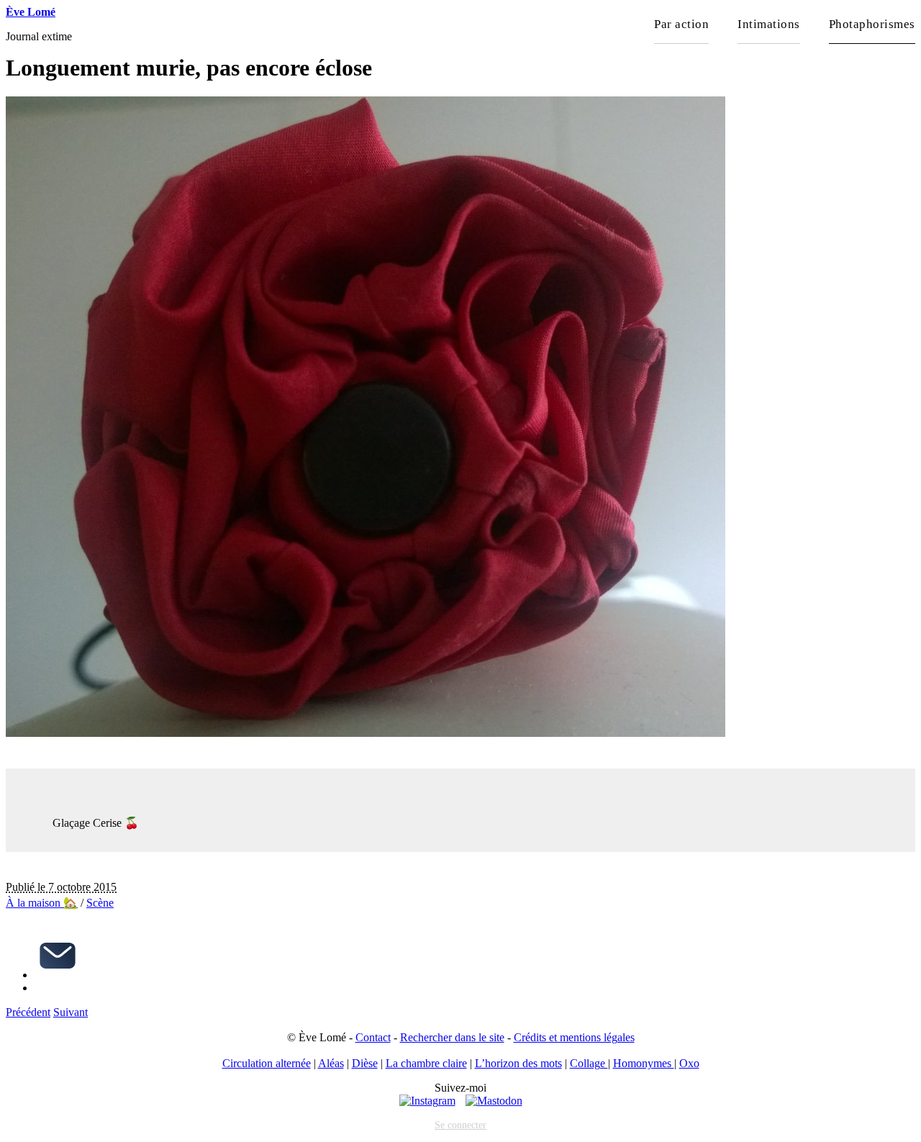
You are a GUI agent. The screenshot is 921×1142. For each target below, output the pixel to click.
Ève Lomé (30, 12)
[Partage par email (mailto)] (58, 975)
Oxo (689, 1063)
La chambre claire (426, 1063)
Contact (373, 1037)
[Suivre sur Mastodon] (494, 1101)
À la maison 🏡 (42, 903)
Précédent (28, 1012)
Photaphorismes (872, 24)
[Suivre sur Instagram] (427, 1101)
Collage (589, 1063)
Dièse (365, 1063)
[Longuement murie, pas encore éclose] (365, 733)
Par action (681, 24)
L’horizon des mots (518, 1063)
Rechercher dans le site (452, 1037)
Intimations (769, 24)
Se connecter (460, 1124)
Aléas (331, 1063)
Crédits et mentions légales (574, 1037)
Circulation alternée (266, 1063)
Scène (100, 903)
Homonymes (643, 1063)
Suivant (70, 1012)
